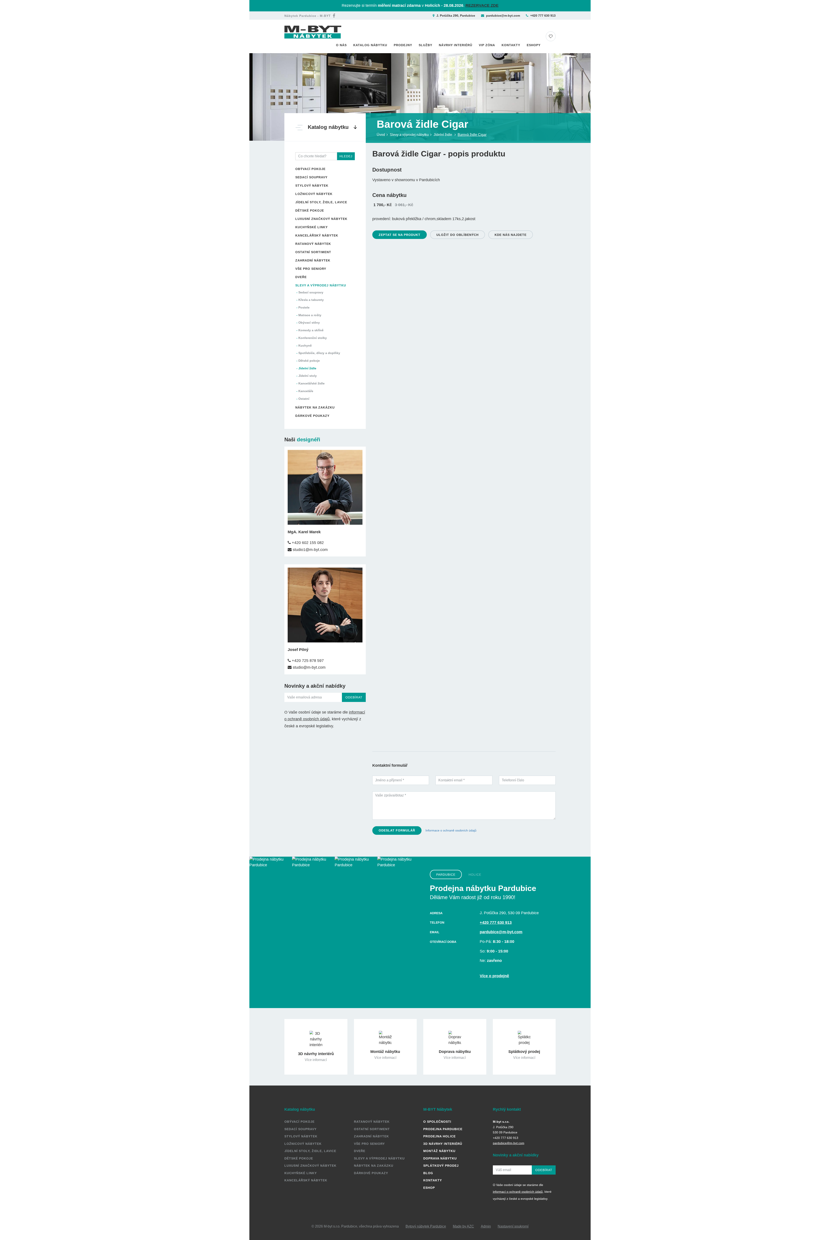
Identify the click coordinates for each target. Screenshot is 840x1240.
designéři (308, 439)
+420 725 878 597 (307, 660)
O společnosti (437, 1121)
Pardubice (445, 874)
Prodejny (403, 45)
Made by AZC (463, 1226)
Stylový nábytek (311, 185)
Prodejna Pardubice (442, 1129)
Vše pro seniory (310, 268)
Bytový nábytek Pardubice (426, 1226)
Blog (428, 1173)
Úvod (381, 135)
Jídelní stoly (307, 375)
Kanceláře (305, 391)
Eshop (429, 1187)
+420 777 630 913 (543, 15)
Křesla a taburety (311, 300)
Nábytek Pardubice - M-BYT (307, 16)
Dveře (301, 277)
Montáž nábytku (439, 1151)
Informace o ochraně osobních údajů (450, 830)
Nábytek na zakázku (315, 407)
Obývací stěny (309, 322)
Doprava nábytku (440, 1158)
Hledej (346, 156)
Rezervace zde (482, 5)
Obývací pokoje (310, 169)
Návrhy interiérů (455, 45)
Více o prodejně (494, 976)
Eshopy (534, 45)
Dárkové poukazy (312, 415)
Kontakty (511, 45)
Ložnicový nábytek (313, 194)
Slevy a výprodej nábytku (320, 285)
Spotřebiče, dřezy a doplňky (319, 353)
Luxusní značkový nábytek (321, 219)
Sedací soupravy (311, 177)
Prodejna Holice (439, 1136)
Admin (486, 1226)
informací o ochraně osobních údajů (518, 1191)
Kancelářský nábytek (316, 235)
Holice (475, 874)
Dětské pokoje (309, 210)
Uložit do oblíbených (457, 235)
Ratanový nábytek (313, 244)
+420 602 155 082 (307, 542)
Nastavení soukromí (513, 1226)
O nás (341, 45)
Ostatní (303, 398)
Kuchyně (305, 345)
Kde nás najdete (511, 235)
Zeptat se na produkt (399, 235)
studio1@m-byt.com (310, 549)
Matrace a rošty (309, 315)
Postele (304, 307)
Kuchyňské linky (311, 227)
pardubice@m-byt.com (503, 15)
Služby (425, 45)
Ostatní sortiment (313, 252)
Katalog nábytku (370, 45)
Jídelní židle (307, 368)
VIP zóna (487, 45)
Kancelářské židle (311, 383)
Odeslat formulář (397, 830)
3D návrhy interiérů (442, 1143)
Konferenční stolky (312, 338)
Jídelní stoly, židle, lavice (321, 202)
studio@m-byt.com (309, 667)
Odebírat (353, 697)
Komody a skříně (311, 330)
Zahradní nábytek (312, 260)
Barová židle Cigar (472, 135)
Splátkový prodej (441, 1165)
